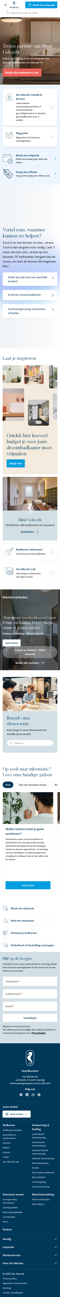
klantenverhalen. (15, 597)
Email (9, 1006)
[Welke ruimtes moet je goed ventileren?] (28, 808)
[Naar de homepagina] (14, 5)
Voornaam (12, 981)
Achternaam (13, 993)
